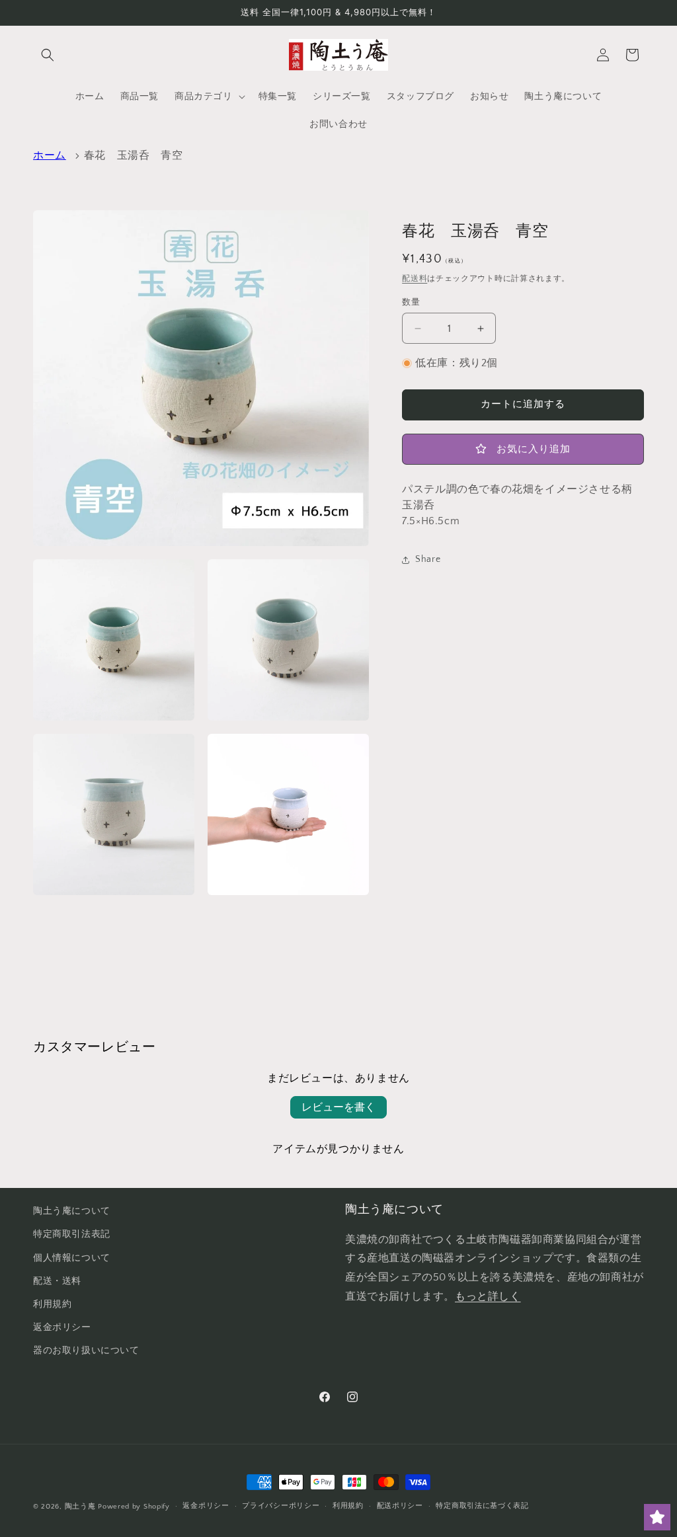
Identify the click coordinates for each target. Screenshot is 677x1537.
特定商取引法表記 (71, 1234)
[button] (47, 54)
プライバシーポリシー (280, 1506)
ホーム (49, 155)
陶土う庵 (80, 1507)
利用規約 (52, 1304)
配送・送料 (57, 1281)
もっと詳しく (488, 1296)
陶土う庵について (71, 1211)
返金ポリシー (62, 1327)
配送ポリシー (400, 1506)
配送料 (414, 278)
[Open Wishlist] (657, 1517)
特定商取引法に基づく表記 (482, 1506)
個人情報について (71, 1258)
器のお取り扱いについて (86, 1350)
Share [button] (427, 559)
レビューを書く (338, 1107)
